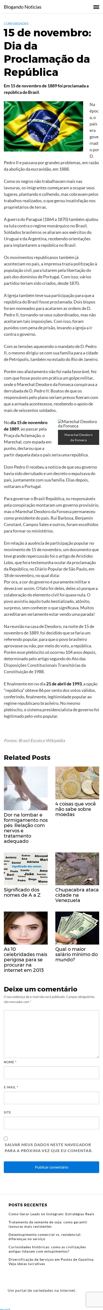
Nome (10, 1062)
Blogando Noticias (22, 6)
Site (7, 1112)
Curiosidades (16, 24)
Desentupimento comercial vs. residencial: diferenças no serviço (45, 1236)
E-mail (11, 1087)
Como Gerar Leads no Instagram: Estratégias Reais (51, 1214)
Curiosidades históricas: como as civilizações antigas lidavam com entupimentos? (47, 1249)
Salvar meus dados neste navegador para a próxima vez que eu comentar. (49, 1147)
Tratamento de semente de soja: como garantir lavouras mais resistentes (48, 1224)
